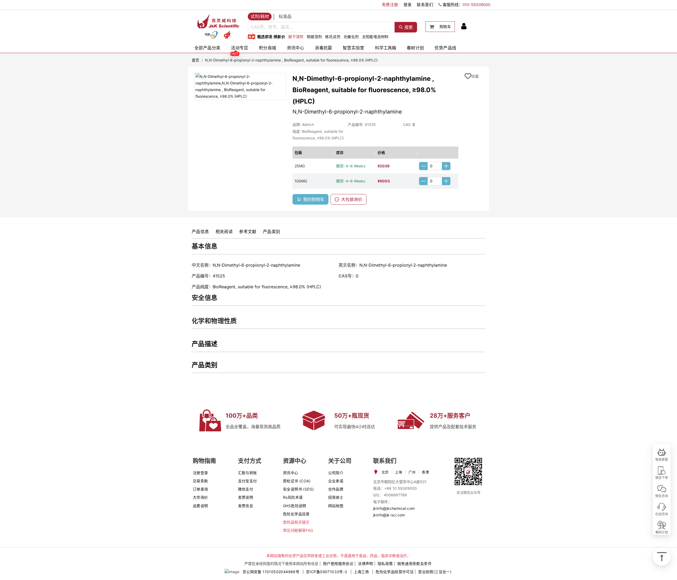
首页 (195, 60)
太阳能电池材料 (375, 36)
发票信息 (245, 505)
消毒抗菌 (323, 47)
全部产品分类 (207, 47)
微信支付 (245, 489)
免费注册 (390, 4)
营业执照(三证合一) (434, 571)
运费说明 (200, 505)
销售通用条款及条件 (414, 563)
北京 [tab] (385, 472)
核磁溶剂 (314, 36)
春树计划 (415, 47)
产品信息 (200, 231)
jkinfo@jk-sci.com (389, 515)
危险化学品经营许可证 (395, 571)
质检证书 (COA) (296, 481)
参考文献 (248, 231)
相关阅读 (224, 231)
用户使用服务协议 (338, 563)
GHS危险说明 (294, 505)
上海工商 (361, 571)
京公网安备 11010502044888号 (271, 571)
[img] (211, 34)
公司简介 (336, 472)
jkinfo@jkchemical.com (394, 508)
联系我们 (425, 4)
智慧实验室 (353, 47)
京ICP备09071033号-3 (326, 571)
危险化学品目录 (296, 514)
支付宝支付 (247, 481)
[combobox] (321, 27)
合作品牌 (336, 489)
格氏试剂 (332, 36)
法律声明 (365, 563)
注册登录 (200, 472)
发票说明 (245, 497)
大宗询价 (200, 497)
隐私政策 (385, 563)
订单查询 (200, 489)
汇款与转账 (247, 472)
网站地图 (336, 505)
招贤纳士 (336, 497)
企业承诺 (336, 481)
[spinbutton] (435, 166)
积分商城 (267, 47)
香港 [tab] (425, 472)
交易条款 (200, 481)
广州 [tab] (412, 472)
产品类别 (271, 231)
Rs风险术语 (293, 497)
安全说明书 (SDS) (298, 489)
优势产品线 (445, 47)
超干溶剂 (296, 36)
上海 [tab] (398, 472)
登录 (408, 4)
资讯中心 (295, 47)
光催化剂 (351, 36)
